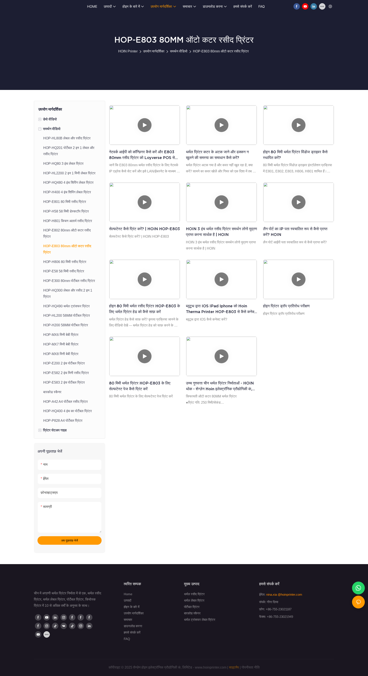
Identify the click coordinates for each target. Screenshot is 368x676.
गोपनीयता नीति (251, 667)
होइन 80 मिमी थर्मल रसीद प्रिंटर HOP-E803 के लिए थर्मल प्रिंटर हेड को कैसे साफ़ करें (144, 309)
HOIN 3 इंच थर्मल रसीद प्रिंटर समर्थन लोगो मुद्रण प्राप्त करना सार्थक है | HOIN (221, 232)
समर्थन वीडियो (178, 51)
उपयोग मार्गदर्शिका (153, 51)
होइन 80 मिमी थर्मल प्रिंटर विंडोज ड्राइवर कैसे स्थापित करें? (295, 155)
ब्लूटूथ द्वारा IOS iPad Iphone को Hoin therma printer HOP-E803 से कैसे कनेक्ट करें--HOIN (221, 309)
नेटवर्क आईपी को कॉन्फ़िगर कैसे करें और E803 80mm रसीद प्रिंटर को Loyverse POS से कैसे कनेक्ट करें (142, 155)
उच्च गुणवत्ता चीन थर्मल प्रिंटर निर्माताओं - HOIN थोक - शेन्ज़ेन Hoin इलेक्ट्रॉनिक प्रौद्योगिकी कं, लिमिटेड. (220, 386)
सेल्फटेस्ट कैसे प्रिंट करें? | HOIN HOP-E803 (144, 229)
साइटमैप (234, 667)
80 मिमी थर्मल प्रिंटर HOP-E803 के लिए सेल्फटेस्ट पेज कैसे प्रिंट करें (139, 386)
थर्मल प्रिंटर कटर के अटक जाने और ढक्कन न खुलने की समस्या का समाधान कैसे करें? (217, 155)
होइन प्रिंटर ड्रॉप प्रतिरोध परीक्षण (286, 306)
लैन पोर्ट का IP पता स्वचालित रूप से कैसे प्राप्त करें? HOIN (295, 232)
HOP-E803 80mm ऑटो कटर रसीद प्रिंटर (221, 51)
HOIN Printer (128, 51)
